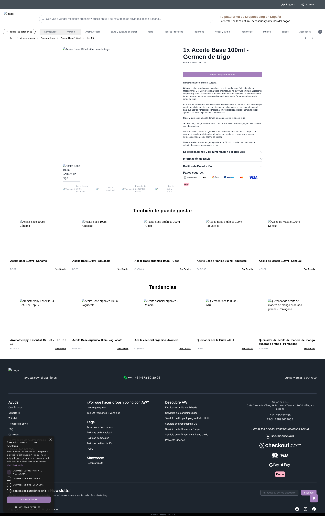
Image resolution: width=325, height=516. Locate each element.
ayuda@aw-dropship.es (40, 377)
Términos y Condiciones (100, 427)
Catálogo (13, 434)
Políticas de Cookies (98, 437)
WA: (144, 378)
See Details (60, 269)
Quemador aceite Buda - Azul (215, 340)
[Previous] (305, 38)
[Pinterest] (314, 509)
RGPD (90, 448)
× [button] (50, 439)
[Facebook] (297, 509)
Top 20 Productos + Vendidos (103, 412)
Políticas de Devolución (99, 443)
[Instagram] (305, 509)
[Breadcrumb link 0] (11, 38)
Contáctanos (15, 407)
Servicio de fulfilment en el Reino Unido (186, 434)
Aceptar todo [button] (28, 499)
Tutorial (12, 418)
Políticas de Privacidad (99, 432)
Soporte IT (14, 412)
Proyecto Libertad (175, 439)
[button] (29, 507)
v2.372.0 (171, 515)
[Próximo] (312, 38)
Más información (15, 465)
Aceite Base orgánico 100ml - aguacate (222, 260)
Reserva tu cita (95, 462)
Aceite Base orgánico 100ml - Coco (156, 260)
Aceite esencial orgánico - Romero (156, 340)
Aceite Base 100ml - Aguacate (91, 260)
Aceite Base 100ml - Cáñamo (28, 260)
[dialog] (28, 474)
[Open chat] (314, 498)
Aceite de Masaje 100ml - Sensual (280, 260)
